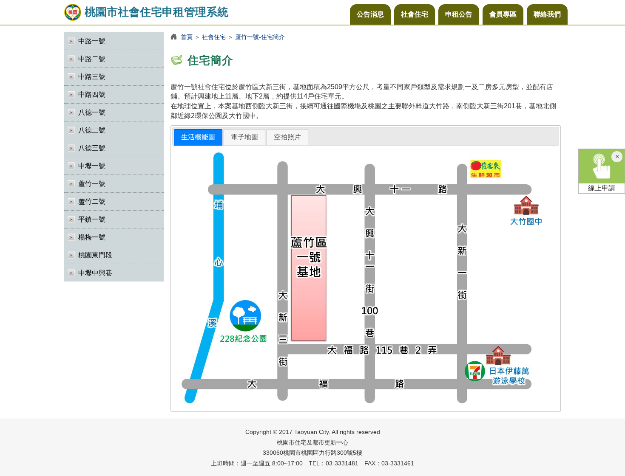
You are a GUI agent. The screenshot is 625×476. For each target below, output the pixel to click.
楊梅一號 (91, 237)
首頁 (187, 37)
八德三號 (91, 148)
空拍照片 (287, 137)
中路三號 (91, 76)
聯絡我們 (547, 14)
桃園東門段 (95, 255)
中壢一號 (91, 165)
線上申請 (601, 188)
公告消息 (370, 14)
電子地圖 (244, 137)
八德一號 (91, 112)
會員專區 (503, 14)
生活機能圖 (198, 137)
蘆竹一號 (91, 183)
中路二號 (91, 58)
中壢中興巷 (95, 272)
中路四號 (91, 94)
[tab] (198, 137)
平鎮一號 (91, 219)
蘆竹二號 (91, 201)
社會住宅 (414, 14)
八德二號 (91, 130)
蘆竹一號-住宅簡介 (260, 37)
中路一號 (91, 41)
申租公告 (458, 14)
